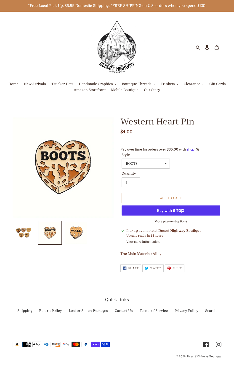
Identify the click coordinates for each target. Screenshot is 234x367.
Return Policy (50, 311)
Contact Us (124, 311)
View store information (143, 241)
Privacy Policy (186, 311)
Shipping (24, 311)
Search (211, 311)
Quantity (129, 173)
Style (126, 155)
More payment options (170, 221)
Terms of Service (154, 311)
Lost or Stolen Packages (88, 311)
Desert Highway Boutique (204, 356)
